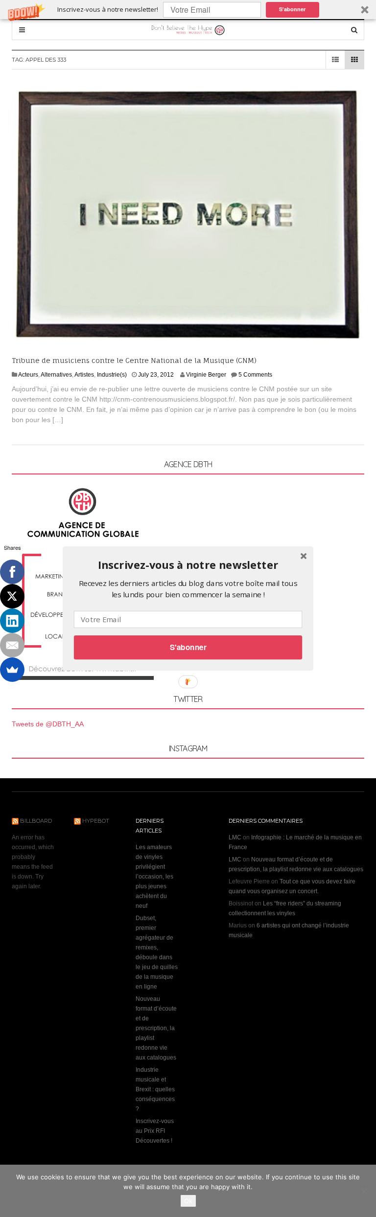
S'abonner (188, 647)
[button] (188, 565)
